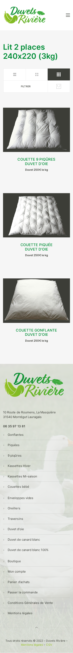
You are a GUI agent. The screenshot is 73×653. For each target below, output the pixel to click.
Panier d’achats (19, 582)
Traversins (15, 519)
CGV (49, 644)
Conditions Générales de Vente (30, 603)
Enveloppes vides (20, 498)
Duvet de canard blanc (24, 539)
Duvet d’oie (16, 529)
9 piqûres (14, 455)
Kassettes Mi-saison (22, 476)
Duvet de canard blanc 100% (28, 550)
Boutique (14, 561)
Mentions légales (20, 613)
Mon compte (17, 571)
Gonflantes (16, 435)
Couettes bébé (18, 487)
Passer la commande (23, 592)
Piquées (13, 445)
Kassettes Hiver (19, 466)
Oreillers (14, 508)
